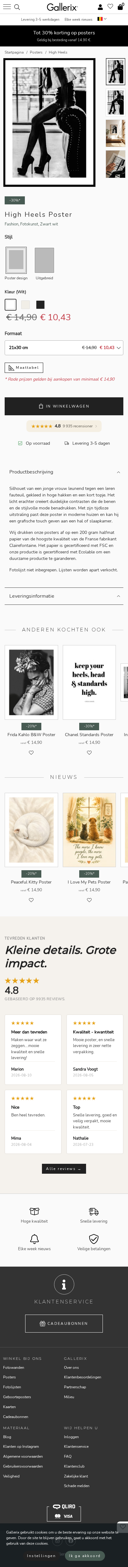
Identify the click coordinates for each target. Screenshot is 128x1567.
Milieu (69, 1397)
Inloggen (71, 1436)
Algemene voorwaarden (23, 1456)
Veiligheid (11, 1476)
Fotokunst (29, 224)
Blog (7, 1436)
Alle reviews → (64, 1168)
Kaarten (9, 1406)
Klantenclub (74, 1466)
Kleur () (15, 292)
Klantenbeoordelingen (82, 1377)
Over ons (71, 1367)
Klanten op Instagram (21, 1446)
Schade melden (76, 1485)
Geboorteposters (17, 1397)
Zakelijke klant (76, 1476)
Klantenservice (76, 1446)
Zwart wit (49, 224)
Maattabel (26, 367)
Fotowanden (13, 1367)
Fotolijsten (12, 1387)
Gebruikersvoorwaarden (23, 1466)
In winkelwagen (68, 406)
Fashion (11, 224)
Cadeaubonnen (68, 1323)
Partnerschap (75, 1387)
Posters (9, 1377)
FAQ (67, 1456)
